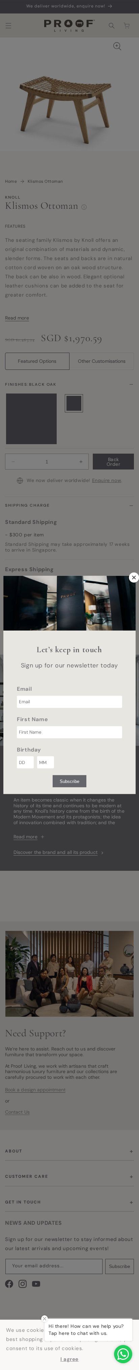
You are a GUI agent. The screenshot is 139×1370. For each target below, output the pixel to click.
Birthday (29, 749)
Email (24, 688)
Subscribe (69, 781)
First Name (32, 719)
